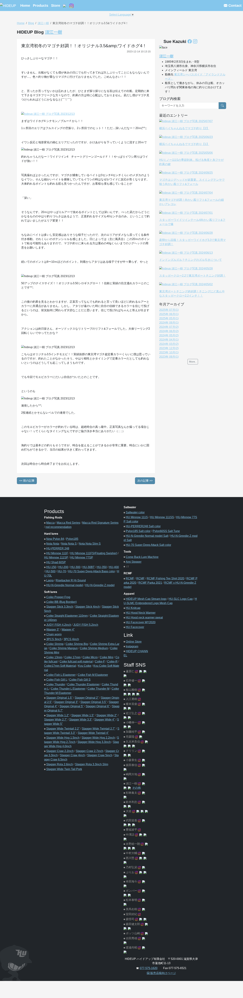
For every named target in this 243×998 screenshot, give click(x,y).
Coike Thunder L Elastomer (68, 688)
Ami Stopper (133, 561)
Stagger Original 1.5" (59, 697)
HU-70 (62, 571)
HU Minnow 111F (57, 553)
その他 (136, 787)
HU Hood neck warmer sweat (144, 617)
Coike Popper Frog (58, 597)
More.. (192, 361)
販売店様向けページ (163, 973)
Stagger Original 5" (72, 706)
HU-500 (51, 571)
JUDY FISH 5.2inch (85, 624)
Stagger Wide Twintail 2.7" (98, 728)
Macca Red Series (68, 522)
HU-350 (102, 567)
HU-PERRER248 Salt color (143, 526)
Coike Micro (90, 657)
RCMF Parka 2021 (150, 582)
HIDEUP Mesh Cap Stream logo (146, 598)
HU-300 (75, 567)
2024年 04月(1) (169, 339)
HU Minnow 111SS (162, 517)
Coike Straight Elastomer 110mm (67, 615)
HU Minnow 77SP (81, 557)
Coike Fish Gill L (56, 679)
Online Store (134, 641)
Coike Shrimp (55, 643)
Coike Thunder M (98, 688)
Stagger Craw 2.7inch (89, 750)
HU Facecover (135, 627)
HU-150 (51, 567)
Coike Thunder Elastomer (83, 684)
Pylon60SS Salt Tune (166, 531)
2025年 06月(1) (169, 314)
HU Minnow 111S (137, 517)
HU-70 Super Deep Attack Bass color (91, 571)
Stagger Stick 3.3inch (59, 606)
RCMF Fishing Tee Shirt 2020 (165, 578)
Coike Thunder (55, 684)
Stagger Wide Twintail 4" (93, 732)
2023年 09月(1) (169, 356)
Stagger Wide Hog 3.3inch (94, 741)
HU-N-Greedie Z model (100, 585)
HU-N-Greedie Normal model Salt (147, 535)
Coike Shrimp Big (77, 643)
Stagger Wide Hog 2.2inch (98, 737)
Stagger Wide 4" (104, 719)
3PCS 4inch (71, 639)
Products (40, 5)
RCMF (130, 578)
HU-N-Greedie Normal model (64, 585)
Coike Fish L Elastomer (61, 674)
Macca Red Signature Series (100, 522)
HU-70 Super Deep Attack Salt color (148, 544)
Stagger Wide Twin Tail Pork (64, 769)
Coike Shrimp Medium (94, 648)
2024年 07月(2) (169, 326)
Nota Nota (52, 543)
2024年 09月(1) (169, 322)
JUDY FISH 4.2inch (58, 624)
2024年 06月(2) (169, 331)
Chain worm (54, 634)
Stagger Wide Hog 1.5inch (63, 737)
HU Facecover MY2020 (140, 622)
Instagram (132, 646)
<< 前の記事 (27, 480)
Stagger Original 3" (66, 701)
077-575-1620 (148, 968)
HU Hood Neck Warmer (140, 612)
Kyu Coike (84, 665)
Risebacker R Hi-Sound (71, 580)
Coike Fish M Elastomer (93, 674)
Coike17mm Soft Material (60, 665)
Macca (50, 522)
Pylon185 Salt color (138, 531)
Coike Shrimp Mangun (63, 648)
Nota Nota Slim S (90, 543)
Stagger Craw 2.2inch (60, 750)
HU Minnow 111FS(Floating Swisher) (93, 553)
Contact (234, 5)
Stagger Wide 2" (106, 715)
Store (55, 5)
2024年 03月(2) (169, 343)
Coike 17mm (72, 657)
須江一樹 (43, 23)
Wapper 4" (68, 629)
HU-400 (114, 567)
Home (25, 5)
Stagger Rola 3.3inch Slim (91, 764)
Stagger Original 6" (98, 706)
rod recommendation (59, 526)
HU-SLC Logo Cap (181, 598)
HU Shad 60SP (56, 562)
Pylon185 (72, 538)
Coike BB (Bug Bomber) (61, 601)
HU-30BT (89, 567)
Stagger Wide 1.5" (82, 715)
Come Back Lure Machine (142, 556)
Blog (31, 23)
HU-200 (63, 567)
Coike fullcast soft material (76, 661)
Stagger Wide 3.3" (80, 719)
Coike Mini (106, 657)
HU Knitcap (133, 607)
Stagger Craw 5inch (99, 755)
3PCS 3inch (54, 639)
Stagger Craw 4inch (72, 755)
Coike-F (100, 661)
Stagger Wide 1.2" (57, 715)
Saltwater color (135, 512)
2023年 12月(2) (169, 348)
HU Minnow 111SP (56, 557)
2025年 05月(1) (169, 318)
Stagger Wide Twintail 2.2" (63, 728)
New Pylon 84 (55, 538)
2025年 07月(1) (169, 309)
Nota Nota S (69, 543)
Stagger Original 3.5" (93, 701)
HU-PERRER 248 (57, 548)
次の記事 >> (145, 480)
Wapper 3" (52, 629)
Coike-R (112, 661)
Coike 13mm (54, 657)
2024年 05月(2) (169, 335)
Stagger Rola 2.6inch (59, 764)
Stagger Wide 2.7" (55, 719)
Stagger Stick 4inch (87, 606)
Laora (50, 580)
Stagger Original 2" (87, 697)
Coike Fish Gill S (80, 679)
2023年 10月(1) (169, 352)
